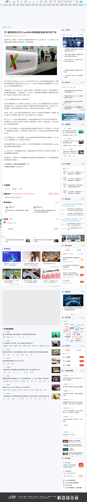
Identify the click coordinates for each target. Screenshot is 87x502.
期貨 (44, 5)
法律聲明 (54, 496)
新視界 (61, 5)
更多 (82, 34)
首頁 (10, 2)
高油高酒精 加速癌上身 (49, 263)
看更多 (56, 202)
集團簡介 (25, 496)
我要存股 (56, 193)
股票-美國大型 (70, 261)
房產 (53, 5)
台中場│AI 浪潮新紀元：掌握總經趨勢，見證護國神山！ (76, 173)
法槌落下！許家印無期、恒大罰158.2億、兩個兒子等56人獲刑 (51, 281)
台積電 (68, 361)
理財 (57, 5)
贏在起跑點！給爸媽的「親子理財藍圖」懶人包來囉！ (23, 193)
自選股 (80, 5)
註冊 (81, 1)
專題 (66, 5)
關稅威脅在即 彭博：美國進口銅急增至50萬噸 (43, 240)
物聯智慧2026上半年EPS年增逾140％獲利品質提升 (11, 264)
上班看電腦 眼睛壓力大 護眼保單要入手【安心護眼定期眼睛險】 (31, 264)
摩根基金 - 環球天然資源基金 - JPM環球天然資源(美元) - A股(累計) (71, 274)
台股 (18, 2)
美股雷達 (10, 27)
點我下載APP (20, 166)
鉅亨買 (46, 2)
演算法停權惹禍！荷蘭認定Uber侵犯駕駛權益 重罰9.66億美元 (31, 281)
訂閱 (55, 2)
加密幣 (41, 2)
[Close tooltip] (11, 242)
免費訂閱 (81, 476)
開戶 (82, 259)
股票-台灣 (69, 269)
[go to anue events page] (74, 2)
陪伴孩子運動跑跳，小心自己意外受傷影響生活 (11, 281)
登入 (79, 1)
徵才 (45, 496)
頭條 (6, 5)
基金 (30, 2)
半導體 (68, 365)
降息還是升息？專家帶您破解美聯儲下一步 (17, 164)
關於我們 (20, 496)
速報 (33, 5)
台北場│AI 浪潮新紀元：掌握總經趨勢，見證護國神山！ (76, 179)
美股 (21, 2)
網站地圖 (49, 496)
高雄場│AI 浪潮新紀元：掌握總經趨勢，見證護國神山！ (76, 192)
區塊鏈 (48, 5)
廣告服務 (30, 496)
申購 (82, 267)
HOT (69, 172)
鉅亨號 (50, 2)
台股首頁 (51, 193)
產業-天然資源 (70, 277)
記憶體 (68, 357)
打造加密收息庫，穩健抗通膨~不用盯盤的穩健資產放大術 (76, 186)
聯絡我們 (41, 496)
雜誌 (70, 5)
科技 (18, 5)
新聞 (14, 2)
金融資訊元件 (35, 496)
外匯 (33, 2)
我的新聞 (75, 5)
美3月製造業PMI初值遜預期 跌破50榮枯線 (15, 240)
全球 (37, 2)
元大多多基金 (66, 281)
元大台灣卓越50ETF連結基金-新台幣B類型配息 (71, 266)
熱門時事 (28, 5)
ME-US (47, 40)
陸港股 (25, 2)
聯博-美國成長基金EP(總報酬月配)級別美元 (71, 258)
